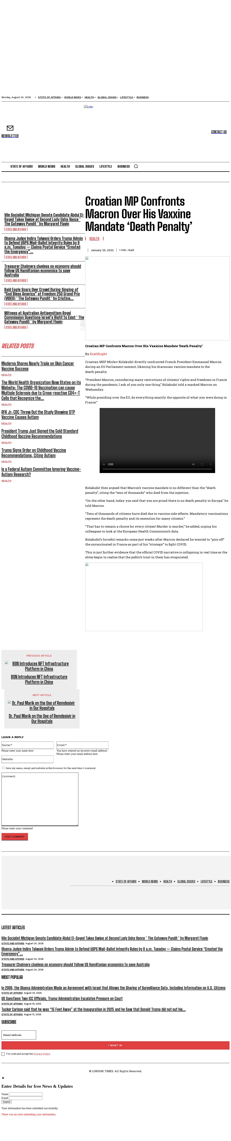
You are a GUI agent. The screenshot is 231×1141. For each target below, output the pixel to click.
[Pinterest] (197, 249)
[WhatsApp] (210, 249)
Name (4, 1094)
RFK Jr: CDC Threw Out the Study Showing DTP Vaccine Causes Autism (38, 414)
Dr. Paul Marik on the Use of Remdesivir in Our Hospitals (42, 719)
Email (4, 1097)
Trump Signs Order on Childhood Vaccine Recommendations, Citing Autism (33, 453)
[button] (136, 166)
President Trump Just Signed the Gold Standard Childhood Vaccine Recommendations (39, 433)
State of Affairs (12, 993)
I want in (115, 1045)
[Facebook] (171, 249)
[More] (223, 249)
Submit (6, 1102)
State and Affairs (16, 229)
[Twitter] (184, 249)
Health (6, 374)
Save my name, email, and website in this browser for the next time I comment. (51, 768)
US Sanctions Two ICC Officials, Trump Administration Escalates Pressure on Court (62, 998)
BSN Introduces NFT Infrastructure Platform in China (39, 679)
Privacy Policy (42, 1053)
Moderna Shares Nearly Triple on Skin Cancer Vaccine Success (37, 366)
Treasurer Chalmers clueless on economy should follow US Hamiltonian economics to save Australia (42, 270)
